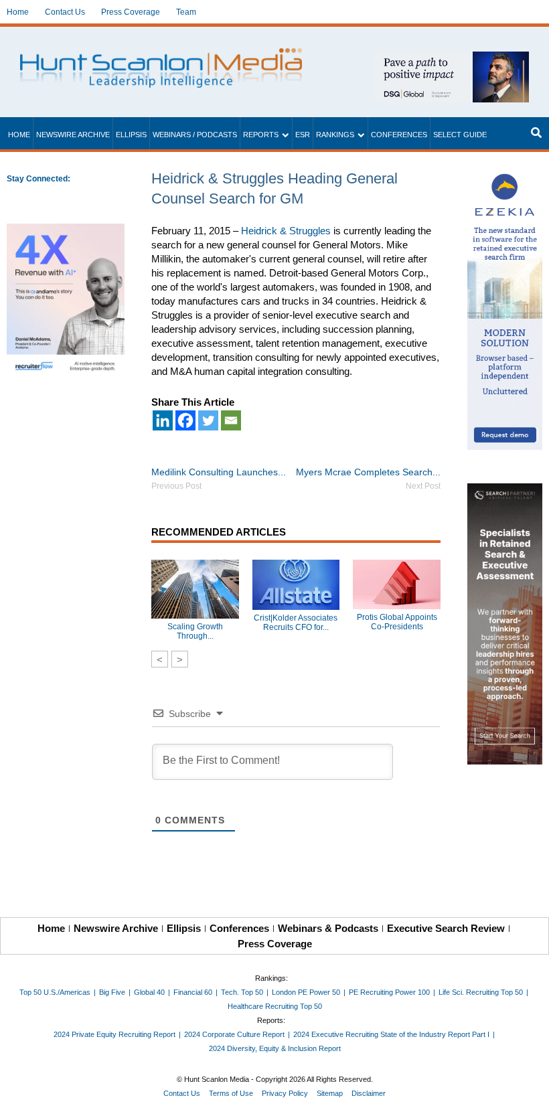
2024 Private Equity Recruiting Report (114, 1034)
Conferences (399, 135)
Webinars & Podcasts (328, 928)
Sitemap (330, 1093)
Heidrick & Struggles (286, 230)
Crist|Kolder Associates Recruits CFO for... (295, 622)
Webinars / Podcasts (195, 135)
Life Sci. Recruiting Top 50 (481, 992)
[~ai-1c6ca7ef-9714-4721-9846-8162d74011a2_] (451, 58)
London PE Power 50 (306, 992)
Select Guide (460, 135)
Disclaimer (368, 1093)
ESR (302, 135)
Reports (261, 135)
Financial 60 (192, 992)
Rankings (335, 135)
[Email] (231, 420)
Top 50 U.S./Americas (54, 992)
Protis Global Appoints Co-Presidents (397, 622)
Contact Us (65, 12)
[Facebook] (185, 420)
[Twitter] (208, 420)
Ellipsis (131, 135)
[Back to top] (529, 1094)
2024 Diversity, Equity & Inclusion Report (275, 1048)
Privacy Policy (285, 1093)
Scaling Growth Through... (195, 631)
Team (186, 12)
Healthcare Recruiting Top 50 (275, 1006)
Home (18, 12)
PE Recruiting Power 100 (389, 992)
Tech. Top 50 (242, 992)
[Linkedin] (163, 420)
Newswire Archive (73, 135)
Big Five (112, 992)
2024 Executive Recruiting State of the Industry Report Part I (391, 1034)
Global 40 (149, 992)
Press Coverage (130, 12)
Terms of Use (231, 1093)
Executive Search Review (446, 928)
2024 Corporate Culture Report (234, 1034)
